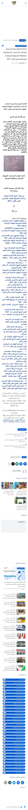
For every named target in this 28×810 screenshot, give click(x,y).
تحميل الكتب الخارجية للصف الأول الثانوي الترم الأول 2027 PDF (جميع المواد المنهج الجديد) (9, 628)
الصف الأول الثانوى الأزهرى (14, 703)
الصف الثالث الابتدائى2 (14, 709)
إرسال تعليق (21, 521)
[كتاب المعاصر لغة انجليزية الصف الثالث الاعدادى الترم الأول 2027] (21, 604)
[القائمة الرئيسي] (26, 3)
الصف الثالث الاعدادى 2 (14, 715)
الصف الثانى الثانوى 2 (14, 739)
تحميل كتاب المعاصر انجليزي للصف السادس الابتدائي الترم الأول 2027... (15, 435)
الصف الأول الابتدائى (14, 685)
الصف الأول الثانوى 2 (14, 700)
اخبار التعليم (14, 679)
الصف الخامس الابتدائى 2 (14, 748)
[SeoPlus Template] (21, 807)
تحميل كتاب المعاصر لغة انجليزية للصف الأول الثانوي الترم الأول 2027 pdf (10, 653)
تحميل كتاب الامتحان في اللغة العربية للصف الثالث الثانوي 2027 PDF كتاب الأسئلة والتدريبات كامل (10, 636)
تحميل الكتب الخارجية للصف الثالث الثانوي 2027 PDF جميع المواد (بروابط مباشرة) (9, 645)
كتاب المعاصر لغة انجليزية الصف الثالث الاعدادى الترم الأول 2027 (10, 604)
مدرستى (7, 807)
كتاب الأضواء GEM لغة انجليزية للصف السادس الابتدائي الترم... (14, 441)
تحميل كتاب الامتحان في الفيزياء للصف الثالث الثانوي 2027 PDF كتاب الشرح (9, 612)
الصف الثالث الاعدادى (14, 712)
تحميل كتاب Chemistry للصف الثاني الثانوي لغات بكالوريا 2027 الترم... (10, 40)
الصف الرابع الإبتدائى (14, 751)
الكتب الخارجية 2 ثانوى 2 (14, 769)
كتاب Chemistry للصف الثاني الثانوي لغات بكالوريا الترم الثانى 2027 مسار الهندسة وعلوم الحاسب (14, 584)
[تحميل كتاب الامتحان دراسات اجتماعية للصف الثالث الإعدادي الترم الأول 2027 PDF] (21, 596)
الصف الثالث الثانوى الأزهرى (14, 727)
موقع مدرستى (21, 63)
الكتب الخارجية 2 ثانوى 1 (14, 766)
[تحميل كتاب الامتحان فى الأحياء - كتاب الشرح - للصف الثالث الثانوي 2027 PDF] (21, 620)
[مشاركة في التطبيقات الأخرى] (9, 463)
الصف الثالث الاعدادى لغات (14, 721)
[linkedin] (22, 782)
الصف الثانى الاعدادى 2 (14, 733)
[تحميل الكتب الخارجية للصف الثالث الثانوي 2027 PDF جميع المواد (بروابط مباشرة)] (21, 644)
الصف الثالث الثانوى (14, 724)
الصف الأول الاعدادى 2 (14, 694)
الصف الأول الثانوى (14, 697)
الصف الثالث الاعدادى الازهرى (14, 718)
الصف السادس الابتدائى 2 (14, 760)
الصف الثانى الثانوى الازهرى (14, 742)
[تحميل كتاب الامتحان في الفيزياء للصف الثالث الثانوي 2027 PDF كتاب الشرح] (21, 612)
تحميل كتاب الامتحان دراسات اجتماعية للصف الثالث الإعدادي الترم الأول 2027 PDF (9, 596)
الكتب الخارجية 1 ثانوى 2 (14, 763)
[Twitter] (5, 782)
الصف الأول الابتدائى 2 (14, 688)
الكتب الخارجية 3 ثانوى (14, 772)
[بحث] (2, 3)
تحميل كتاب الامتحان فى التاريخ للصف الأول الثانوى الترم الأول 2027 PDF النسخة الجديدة (9, 668)
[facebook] (18, 782)
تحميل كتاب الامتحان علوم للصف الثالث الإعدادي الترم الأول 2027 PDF (10, 660)
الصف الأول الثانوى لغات (14, 706)
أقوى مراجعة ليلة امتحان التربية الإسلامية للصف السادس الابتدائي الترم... (14, 447)
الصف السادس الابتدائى (21, 45)
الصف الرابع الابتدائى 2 (14, 754)
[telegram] (14, 782)
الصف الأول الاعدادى (14, 691)
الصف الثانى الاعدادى (14, 730)
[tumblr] (9, 782)
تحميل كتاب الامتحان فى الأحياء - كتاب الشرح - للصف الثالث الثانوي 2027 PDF (9, 620)
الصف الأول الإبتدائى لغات (14, 682)
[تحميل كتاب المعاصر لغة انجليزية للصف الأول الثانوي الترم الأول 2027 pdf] (21, 652)
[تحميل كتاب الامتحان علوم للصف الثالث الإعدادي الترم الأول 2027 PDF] (21, 660)
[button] (20, 463)
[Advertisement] (14, 23)
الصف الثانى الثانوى (14, 736)
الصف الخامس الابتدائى (14, 745)
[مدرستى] (14, 3)
